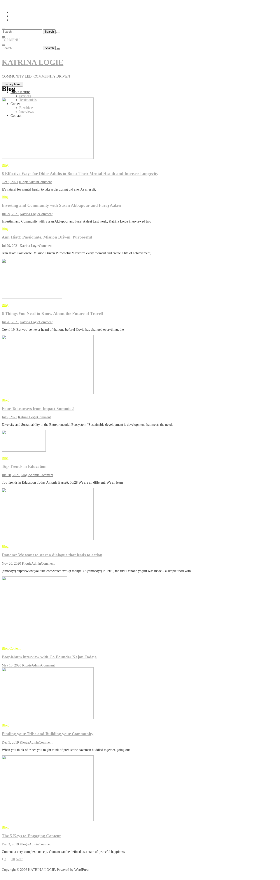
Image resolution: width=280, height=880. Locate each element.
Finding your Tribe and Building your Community (47, 734)
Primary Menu (12, 84)
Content (15, 104)
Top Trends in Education (24, 466)
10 (13, 859)
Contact (15, 115)
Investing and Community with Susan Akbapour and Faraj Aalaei (61, 205)
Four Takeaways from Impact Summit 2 (38, 408)
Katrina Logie (29, 214)
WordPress (81, 869)
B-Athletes (26, 108)
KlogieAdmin (28, 182)
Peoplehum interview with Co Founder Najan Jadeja (49, 657)
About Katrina (20, 92)
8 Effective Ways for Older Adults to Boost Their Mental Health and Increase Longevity (80, 173)
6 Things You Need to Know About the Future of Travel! (52, 313)
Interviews (26, 111)
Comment (45, 182)
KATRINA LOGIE (32, 62)
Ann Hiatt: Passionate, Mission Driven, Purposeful (47, 237)
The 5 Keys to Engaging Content (31, 836)
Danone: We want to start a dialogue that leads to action (52, 555)
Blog (5, 165)
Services (25, 96)
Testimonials (28, 100)
